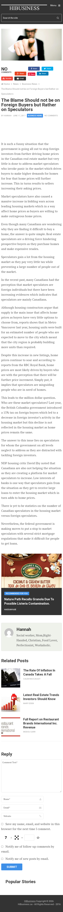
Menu (53, 5)
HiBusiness (30, 901)
